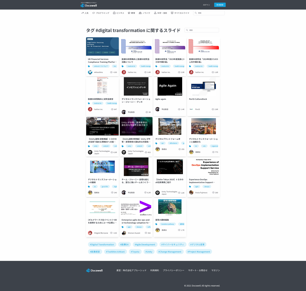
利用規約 (154, 270)
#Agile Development (145, 244)
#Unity (148, 251)
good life (105, 186)
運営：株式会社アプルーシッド (131, 270)
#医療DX (124, 244)
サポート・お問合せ (198, 270)
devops (206, 186)
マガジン (215, 270)
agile (196, 186)
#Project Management (199, 251)
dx (196, 146)
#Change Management (169, 251)
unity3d (105, 146)
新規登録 (220, 5)
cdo (204, 146)
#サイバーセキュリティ (172, 244)
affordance (173, 143)
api (162, 143)
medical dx (131, 66)
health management (147, 66)
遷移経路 (183, 224)
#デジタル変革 (197, 244)
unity (95, 146)
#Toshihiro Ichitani (115, 251)
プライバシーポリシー (173, 270)
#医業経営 (95, 251)
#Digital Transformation (102, 244)
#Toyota (135, 251)
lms (115, 66)
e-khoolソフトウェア (101, 66)
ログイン (206, 5)
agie (129, 227)
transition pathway (167, 224)
